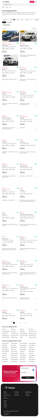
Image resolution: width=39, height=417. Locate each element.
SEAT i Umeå (22, 351)
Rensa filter (9, 22)
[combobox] (19, 4)
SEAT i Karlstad (31, 349)
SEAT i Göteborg (14, 343)
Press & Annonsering (7, 395)
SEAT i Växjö (31, 347)
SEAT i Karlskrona (23, 349)
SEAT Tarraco (22, 69)
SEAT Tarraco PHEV (32, 335)
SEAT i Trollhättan (14, 361)
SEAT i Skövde (4, 361)
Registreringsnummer (25, 368)
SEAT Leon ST (22, 93)
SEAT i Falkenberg (14, 353)
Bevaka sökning (6, 24)
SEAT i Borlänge (23, 357)
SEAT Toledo (4, 142)
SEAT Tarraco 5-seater (6, 263)
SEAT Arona (22, 117)
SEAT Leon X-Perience (24, 45)
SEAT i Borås (4, 353)
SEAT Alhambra (5, 45)
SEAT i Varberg (31, 351)
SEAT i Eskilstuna (5, 349)
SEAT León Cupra (14, 337)
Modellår (27, 19)
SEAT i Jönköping (32, 343)
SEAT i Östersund (14, 357)
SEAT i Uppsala (5, 347)
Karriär (5, 396)
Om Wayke (5, 393)
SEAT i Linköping (32, 345)
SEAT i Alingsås (22, 361)
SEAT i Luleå (31, 353)
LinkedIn (5, 402)
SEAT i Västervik (32, 355)
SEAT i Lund (4, 355)
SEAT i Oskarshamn (14, 359)
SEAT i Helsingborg (23, 343)
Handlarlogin (16, 393)
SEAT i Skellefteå (32, 359)
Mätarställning (23, 372)
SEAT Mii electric (5, 238)
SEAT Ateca (22, 238)
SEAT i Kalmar (13, 349)
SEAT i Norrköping (23, 345)
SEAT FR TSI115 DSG (5, 337)
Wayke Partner (16, 395)
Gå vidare (28, 377)
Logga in (32, 1)
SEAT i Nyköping (5, 359)
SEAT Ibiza (22, 329)
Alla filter (5, 19)
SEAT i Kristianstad (5, 351)
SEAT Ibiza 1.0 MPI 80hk (33, 337)
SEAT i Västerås (14, 347)
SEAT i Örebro (13, 345)
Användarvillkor (6, 414)
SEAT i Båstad (31, 361)
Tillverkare (12, 19)
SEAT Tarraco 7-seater (15, 335)
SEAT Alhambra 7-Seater (6, 335)
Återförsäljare (6, 398)
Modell (18, 19)
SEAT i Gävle (22, 353)
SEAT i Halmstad (23, 347)
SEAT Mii (21, 337)
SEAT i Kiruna (31, 357)
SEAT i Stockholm (5, 343)
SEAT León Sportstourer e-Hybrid (26, 214)
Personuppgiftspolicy (7, 413)
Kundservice (27, 393)
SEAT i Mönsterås (14, 355)
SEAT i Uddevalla (23, 355)
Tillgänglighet (27, 395)
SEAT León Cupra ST (24, 166)
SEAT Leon (4, 69)
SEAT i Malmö (4, 345)
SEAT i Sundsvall (14, 351)
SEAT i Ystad (4, 357)
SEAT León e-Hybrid (24, 335)
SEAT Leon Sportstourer (6, 331)
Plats (22, 19)
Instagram (5, 404)
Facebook (5, 405)
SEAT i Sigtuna (22, 359)
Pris (31, 19)
